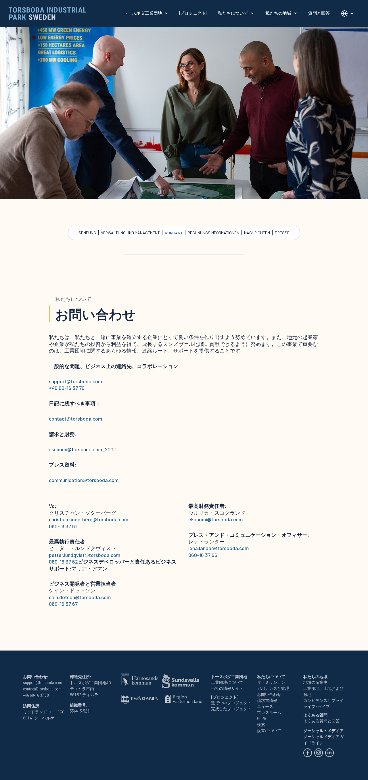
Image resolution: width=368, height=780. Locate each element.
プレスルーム (269, 712)
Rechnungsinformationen (213, 232)
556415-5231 (80, 711)
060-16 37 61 (63, 526)
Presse (282, 232)
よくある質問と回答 (321, 721)
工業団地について (227, 682)
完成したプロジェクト (231, 709)
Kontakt (174, 232)
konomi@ (61, 449)
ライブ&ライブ (316, 706)
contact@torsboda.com (75, 418)
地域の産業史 (315, 682)
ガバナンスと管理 (273, 688)
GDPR (261, 718)
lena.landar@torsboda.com (218, 548)
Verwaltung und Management (130, 232)
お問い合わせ (269, 694)
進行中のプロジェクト (231, 702)
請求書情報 (267, 700)
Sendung (87, 232)
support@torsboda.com (75, 381)
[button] (146, 13)
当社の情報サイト (227, 688)
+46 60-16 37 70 (67, 388)
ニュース (265, 706)
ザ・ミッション (271, 682)
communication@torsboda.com (83, 480)
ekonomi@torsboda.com (215, 519)
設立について (269, 730)
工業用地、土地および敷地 (323, 691)
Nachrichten (257, 232)
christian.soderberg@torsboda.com (88, 519)
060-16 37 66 (202, 555)
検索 (261, 724)
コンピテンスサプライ (323, 700)
